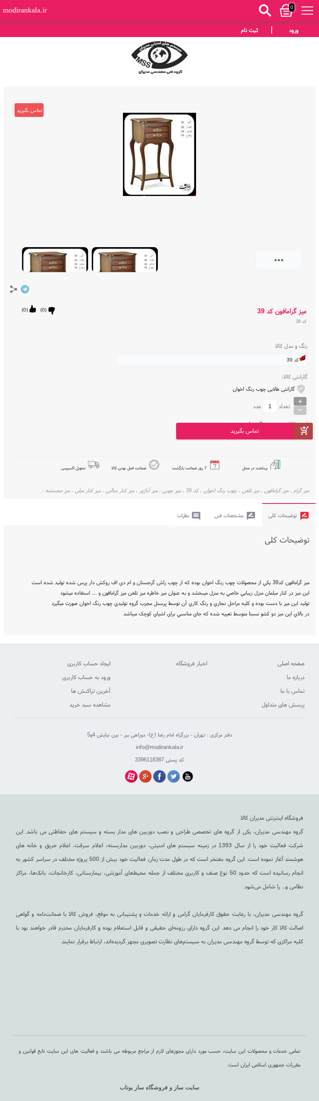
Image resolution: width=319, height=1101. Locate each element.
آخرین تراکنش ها (90, 691)
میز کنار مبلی (88, 490)
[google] (145, 776)
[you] (188, 776)
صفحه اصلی (290, 663)
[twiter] (173, 776)
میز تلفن (250, 490)
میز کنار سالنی (120, 490)
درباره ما (295, 677)
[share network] (14, 289)
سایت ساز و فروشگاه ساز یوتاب (159, 1087)
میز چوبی (171, 490)
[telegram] (25, 289)
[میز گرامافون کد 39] (159, 55)
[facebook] (159, 776)
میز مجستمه (57, 490)
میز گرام (301, 490)
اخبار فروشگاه (191, 663)
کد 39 (192, 490)
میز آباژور (148, 490)
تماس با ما (292, 691)
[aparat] (131, 776)
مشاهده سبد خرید (89, 704)
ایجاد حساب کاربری (88, 663)
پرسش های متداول (283, 704)
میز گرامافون (276, 490)
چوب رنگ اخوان (220, 490)
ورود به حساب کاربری (86, 677)
